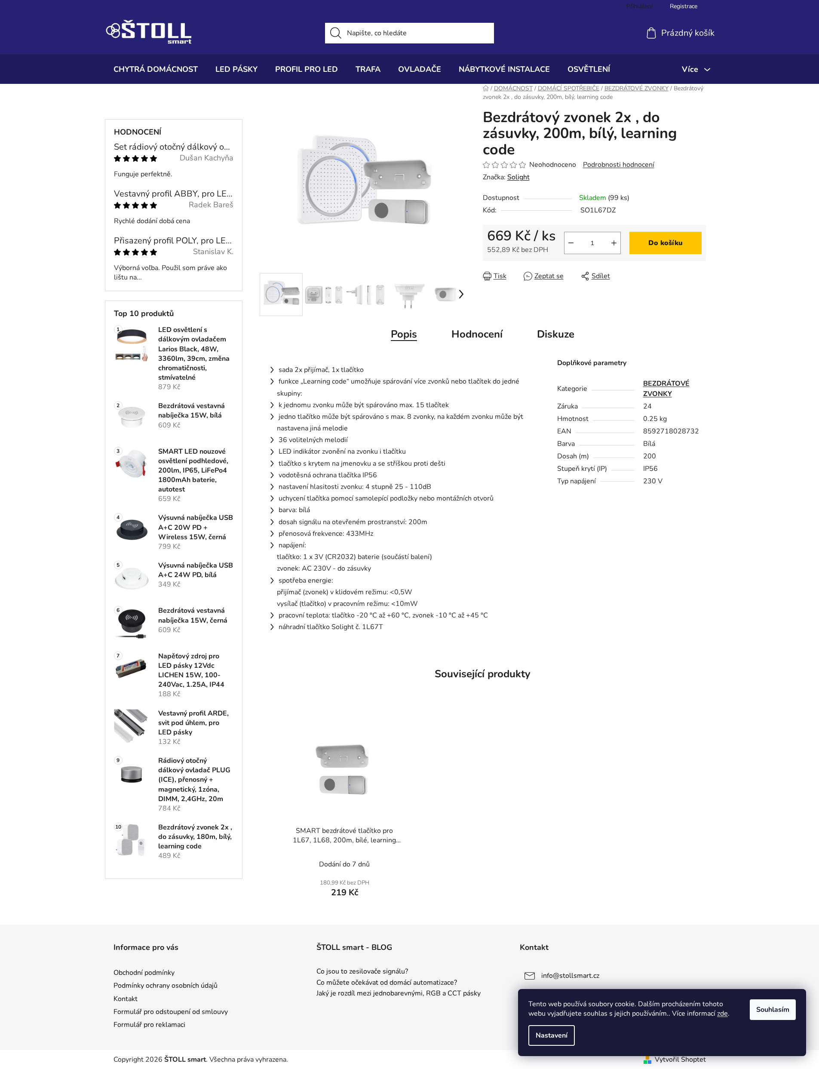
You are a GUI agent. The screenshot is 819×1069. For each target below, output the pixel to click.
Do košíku (665, 243)
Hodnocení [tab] (477, 334)
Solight (518, 177)
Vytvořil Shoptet (680, 1059)
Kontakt (125, 999)
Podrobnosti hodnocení (618, 164)
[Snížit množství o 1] (570, 243)
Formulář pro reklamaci (149, 1024)
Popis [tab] (404, 334)
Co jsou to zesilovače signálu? (362, 972)
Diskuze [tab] (555, 334)
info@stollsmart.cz (570, 975)
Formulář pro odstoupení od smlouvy (170, 1012)
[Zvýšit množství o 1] (613, 243)
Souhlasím (772, 1009)
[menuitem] (155, 69)
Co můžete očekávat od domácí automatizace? (386, 983)
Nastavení (551, 1035)
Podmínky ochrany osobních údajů (165, 985)
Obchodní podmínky (144, 972)
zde (722, 1013)
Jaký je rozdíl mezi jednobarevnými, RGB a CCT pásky (398, 994)
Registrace (683, 6)
